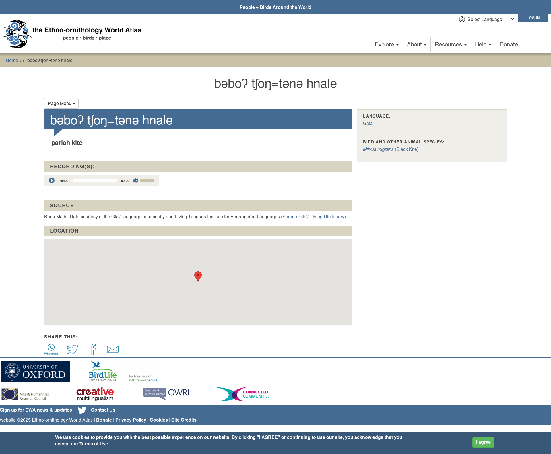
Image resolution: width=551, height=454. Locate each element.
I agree (483, 442)
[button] (198, 276)
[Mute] (135, 180)
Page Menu (60, 103)
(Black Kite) (390, 149)
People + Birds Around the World (275, 7)
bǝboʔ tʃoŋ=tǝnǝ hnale (50, 60)
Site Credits (184, 419)
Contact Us (103, 409)
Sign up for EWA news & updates (36, 409)
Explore (385, 44)
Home (12, 60)
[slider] (148, 180)
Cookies (159, 419)
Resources (449, 44)
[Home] (74, 34)
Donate (509, 44)
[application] (101, 180)
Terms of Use (93, 443)
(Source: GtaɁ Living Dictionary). (314, 216)
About (415, 44)
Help (481, 44)
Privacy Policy (130, 419)
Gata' (368, 123)
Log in (533, 17)
